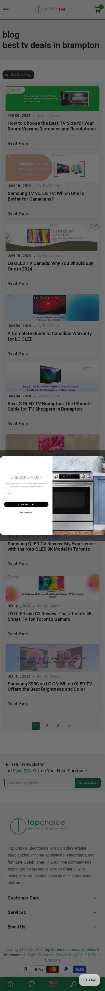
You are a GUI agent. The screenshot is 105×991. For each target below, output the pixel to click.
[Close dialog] (102, 459)
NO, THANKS (26, 512)
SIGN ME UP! (26, 504)
